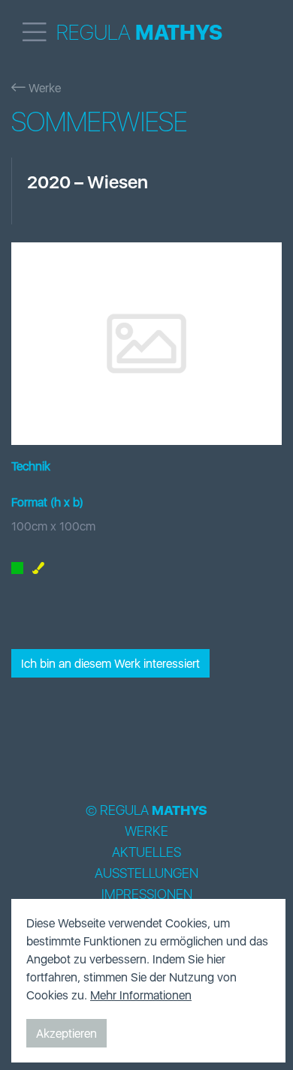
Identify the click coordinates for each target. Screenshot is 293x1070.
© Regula (146, 810)
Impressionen (146, 894)
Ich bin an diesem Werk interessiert (110, 663)
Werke (43, 88)
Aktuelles (146, 852)
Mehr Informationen (141, 995)
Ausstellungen (146, 873)
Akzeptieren (66, 1033)
